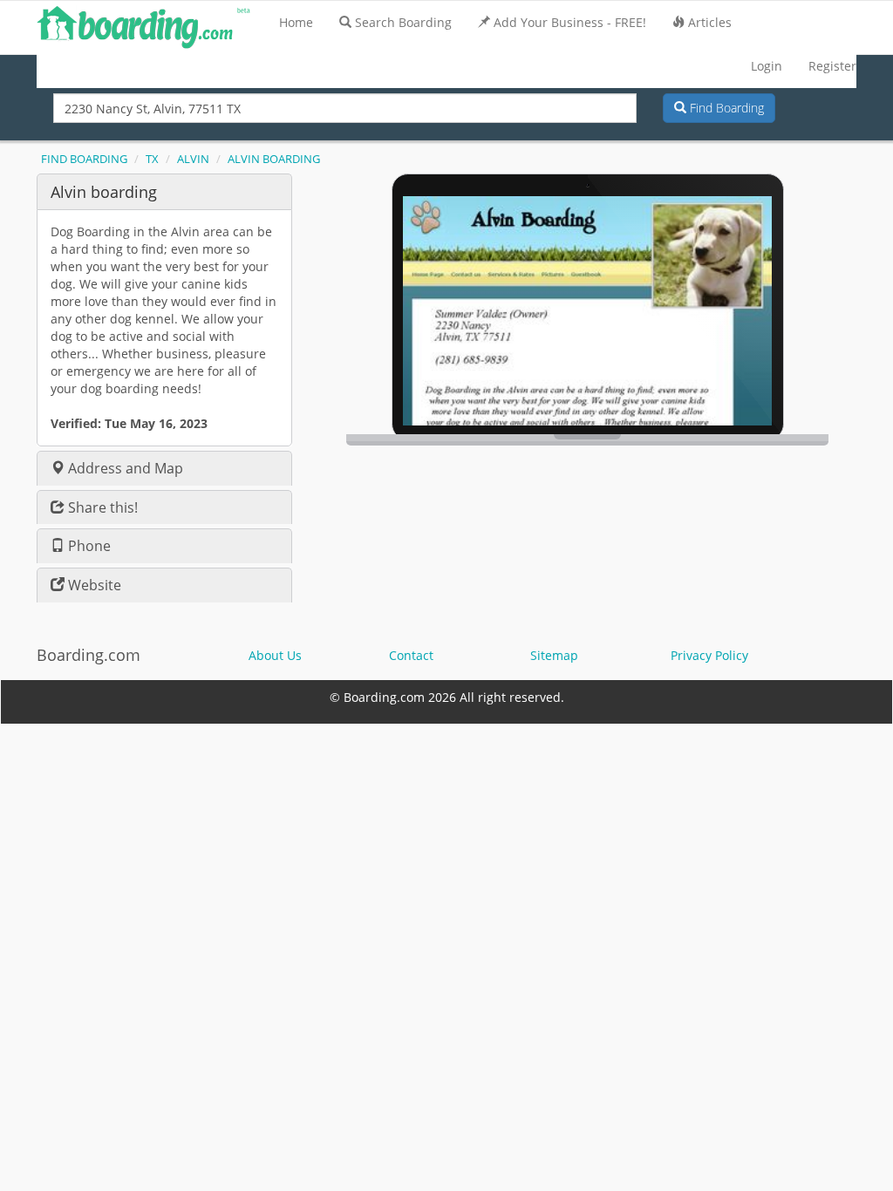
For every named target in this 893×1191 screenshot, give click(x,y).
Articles (710, 22)
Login (766, 66)
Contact (411, 655)
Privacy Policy (709, 655)
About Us (275, 655)
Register (832, 66)
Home (296, 22)
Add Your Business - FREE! (570, 22)
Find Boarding (725, 107)
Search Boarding (403, 22)
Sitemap (554, 655)
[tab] (164, 191)
